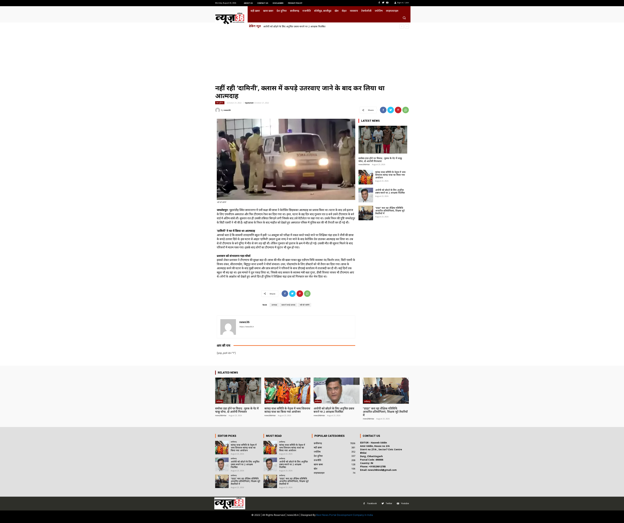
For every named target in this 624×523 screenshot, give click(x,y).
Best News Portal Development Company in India (344, 514)
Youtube (405, 503)
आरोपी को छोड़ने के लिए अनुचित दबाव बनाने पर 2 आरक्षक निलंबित (390, 191)
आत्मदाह (274, 305)
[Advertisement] (312, 55)
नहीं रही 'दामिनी (304, 305)
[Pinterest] (398, 110)
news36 (227, 110)
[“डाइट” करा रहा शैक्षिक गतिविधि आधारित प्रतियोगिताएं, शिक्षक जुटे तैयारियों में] (365, 213)
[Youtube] (387, 3)
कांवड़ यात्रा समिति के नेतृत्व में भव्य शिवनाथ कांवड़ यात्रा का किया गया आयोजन (390, 174)
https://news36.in (246, 327)
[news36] (218, 110)
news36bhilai (364, 164)
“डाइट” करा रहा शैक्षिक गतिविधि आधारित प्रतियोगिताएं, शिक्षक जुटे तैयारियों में (298, 26)
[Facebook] (379, 3)
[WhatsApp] (405, 110)
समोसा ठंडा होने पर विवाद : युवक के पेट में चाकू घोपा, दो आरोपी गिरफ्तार (380, 159)
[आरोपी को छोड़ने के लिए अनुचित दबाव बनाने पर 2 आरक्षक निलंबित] (365, 195)
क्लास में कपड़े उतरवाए (288, 305)
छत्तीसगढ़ (219, 401)
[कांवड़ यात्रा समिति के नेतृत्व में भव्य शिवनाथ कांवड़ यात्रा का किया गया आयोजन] (365, 177)
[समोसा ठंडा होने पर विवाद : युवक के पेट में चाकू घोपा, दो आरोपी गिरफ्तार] (382, 140)
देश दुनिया (219, 103)
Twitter (389, 503)
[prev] (402, 26)
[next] (407, 26)
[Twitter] (383, 3)
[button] (404, 17)
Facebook (372, 503)
